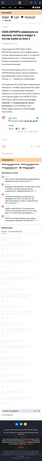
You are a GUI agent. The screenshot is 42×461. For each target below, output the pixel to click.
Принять (21, 447)
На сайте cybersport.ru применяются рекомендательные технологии (21, 433)
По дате (4, 231)
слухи (15, 96)
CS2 (10, 7)
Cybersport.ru (16, 458)
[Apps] (31, 2)
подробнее (28, 440)
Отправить (39, 411)
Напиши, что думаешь (10, 411)
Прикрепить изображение (34, 411)
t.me (11, 153)
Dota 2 (3, 7)
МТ (15, 7)
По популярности (15, 231)
